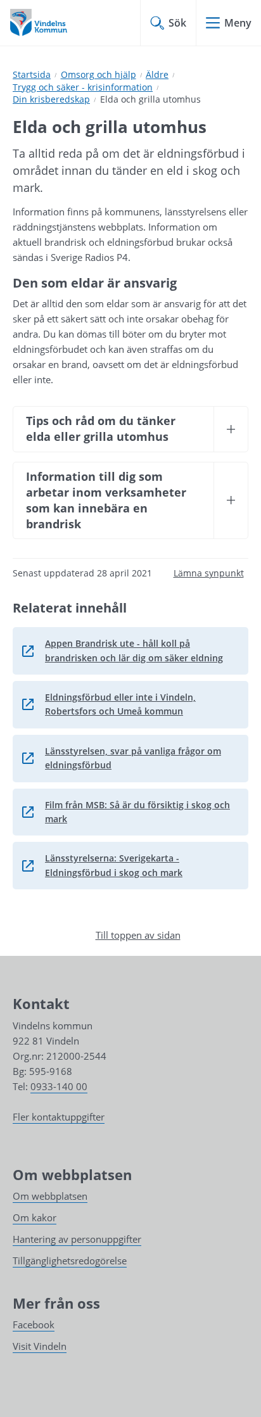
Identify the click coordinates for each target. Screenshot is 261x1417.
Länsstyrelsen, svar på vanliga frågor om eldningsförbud (128, 758)
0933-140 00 (58, 1086)
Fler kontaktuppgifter (59, 1116)
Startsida (32, 74)
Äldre (157, 74)
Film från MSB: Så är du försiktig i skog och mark (128, 812)
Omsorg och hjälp (98, 74)
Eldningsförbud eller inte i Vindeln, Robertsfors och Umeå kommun (128, 704)
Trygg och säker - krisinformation (83, 87)
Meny (237, 23)
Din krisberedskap (51, 99)
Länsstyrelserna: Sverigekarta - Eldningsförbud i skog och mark (128, 865)
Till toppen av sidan (138, 935)
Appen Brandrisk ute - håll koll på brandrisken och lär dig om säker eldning (128, 650)
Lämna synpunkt (209, 573)
